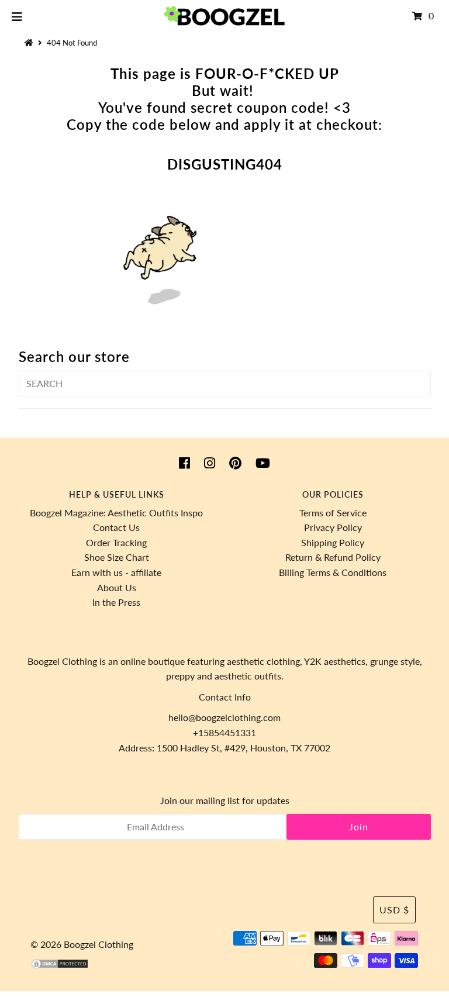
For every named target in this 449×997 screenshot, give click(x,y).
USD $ (394, 909)
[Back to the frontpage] (30, 42)
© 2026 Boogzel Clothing (81, 944)
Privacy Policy (333, 527)
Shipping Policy (332, 542)
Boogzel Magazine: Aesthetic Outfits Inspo (116, 512)
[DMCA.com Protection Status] (59, 965)
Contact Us (116, 527)
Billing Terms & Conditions (332, 572)
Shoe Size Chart (116, 557)
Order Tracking (116, 542)
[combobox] (225, 383)
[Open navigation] (17, 16)
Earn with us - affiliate (116, 572)
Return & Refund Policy (333, 557)
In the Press (116, 602)
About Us (116, 587)
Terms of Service (333, 512)
